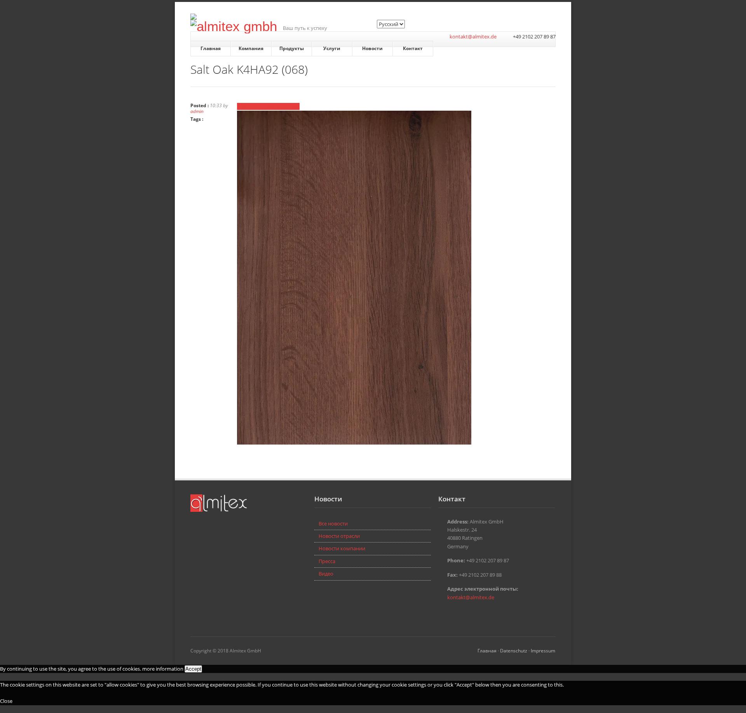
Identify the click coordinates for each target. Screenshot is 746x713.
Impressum (543, 650)
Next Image (286, 106)
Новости (372, 48)
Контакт (413, 48)
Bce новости (333, 523)
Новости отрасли (339, 535)
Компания (251, 48)
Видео (326, 573)
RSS (466, 614)
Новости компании (342, 548)
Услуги (331, 48)
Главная (210, 48)
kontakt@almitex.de (473, 36)
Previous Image (255, 106)
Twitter (443, 614)
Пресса (327, 561)
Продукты (291, 48)
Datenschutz (513, 650)
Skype (454, 614)
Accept (193, 669)
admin (197, 111)
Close (6, 700)
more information (162, 668)
